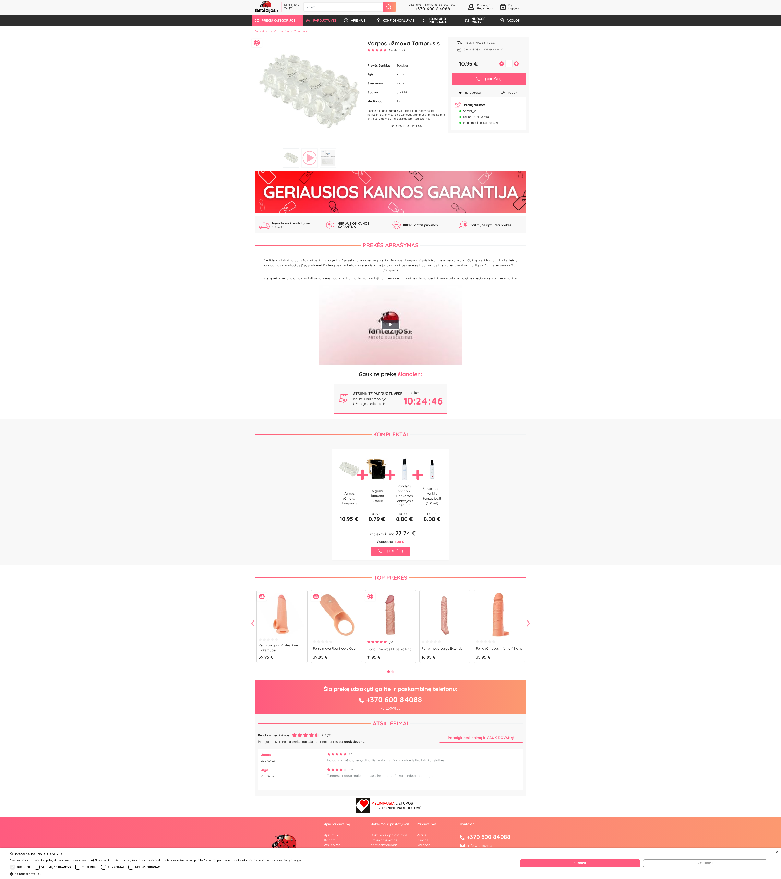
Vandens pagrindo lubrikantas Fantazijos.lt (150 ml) (404, 496)
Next (528, 624)
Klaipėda (423, 845)
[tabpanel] (309, 91)
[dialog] (390, 863)
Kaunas (422, 840)
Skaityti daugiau (293, 860)
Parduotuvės (427, 824)
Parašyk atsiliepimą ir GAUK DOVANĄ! (481, 737)
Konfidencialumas (384, 845)
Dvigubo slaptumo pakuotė (377, 496)
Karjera (330, 840)
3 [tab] (328, 158)
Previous (253, 624)
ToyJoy (402, 65)
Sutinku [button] (580, 863)
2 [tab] (309, 158)
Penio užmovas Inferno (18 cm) (499, 648)
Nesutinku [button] (705, 863)
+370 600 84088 (432, 8)
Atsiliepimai (390, 723)
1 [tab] (291, 158)
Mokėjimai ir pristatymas (388, 835)
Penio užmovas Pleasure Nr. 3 (389, 649)
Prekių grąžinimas (383, 840)
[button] (277, 20)
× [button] (776, 852)
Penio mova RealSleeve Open (335, 648)
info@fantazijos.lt (481, 846)
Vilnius (421, 835)
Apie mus (331, 835)
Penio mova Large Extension (443, 648)
